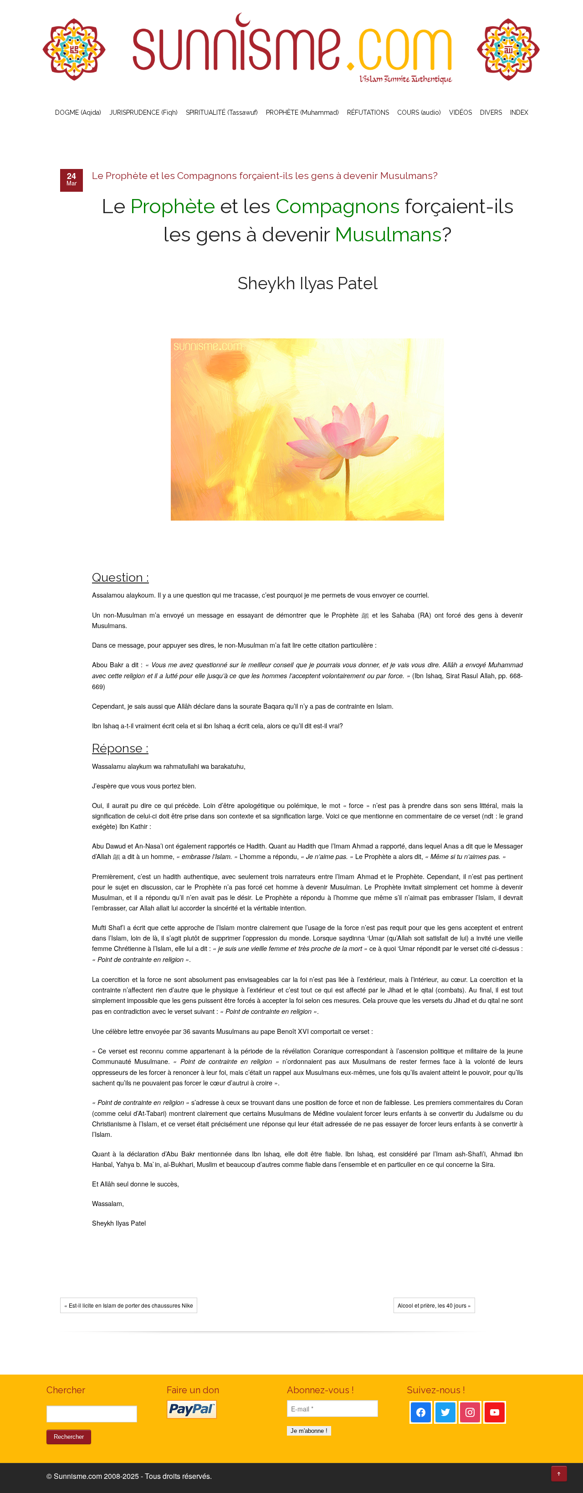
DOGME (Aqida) (78, 112)
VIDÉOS (460, 112)
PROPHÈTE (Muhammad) (302, 112)
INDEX (519, 112)
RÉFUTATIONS (368, 112)
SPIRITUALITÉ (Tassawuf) (222, 112)
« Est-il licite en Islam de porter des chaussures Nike (128, 1305)
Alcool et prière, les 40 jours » (434, 1305)
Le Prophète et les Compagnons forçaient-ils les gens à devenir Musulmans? (265, 175)
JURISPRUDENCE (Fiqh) (143, 112)
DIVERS (491, 112)
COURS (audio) (419, 112)
